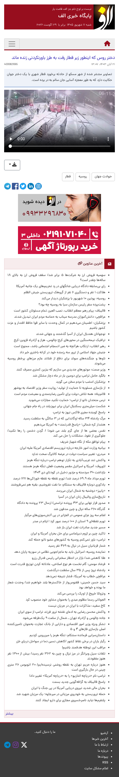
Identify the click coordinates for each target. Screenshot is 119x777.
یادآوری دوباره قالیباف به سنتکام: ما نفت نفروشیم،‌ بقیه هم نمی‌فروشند (58, 484)
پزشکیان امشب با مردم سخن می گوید (80, 382)
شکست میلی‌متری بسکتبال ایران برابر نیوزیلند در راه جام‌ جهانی (64, 406)
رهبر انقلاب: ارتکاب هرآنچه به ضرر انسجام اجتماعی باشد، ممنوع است (59, 346)
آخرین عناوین (92, 264)
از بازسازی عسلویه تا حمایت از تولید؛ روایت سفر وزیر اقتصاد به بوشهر (59, 388)
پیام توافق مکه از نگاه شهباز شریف (82, 442)
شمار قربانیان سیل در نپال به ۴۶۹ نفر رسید (76, 546)
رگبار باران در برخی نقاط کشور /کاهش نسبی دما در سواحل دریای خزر (60, 641)
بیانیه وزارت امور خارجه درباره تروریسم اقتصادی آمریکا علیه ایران (62, 448)
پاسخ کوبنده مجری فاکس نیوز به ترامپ (79, 412)
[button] (12, 165)
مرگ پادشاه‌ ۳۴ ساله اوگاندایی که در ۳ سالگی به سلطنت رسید (64, 418)
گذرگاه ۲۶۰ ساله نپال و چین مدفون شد (79, 509)
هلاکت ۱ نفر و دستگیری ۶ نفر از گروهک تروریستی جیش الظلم (64, 292)
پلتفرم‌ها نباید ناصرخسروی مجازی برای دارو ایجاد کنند (70, 700)
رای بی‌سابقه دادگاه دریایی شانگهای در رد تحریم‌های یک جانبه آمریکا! (60, 286)
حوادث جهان (103, 176)
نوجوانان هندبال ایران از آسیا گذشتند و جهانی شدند (70, 334)
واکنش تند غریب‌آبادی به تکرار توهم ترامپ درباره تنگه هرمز (66, 460)
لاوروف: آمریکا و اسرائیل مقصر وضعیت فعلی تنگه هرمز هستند (64, 466)
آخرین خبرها (100, 739)
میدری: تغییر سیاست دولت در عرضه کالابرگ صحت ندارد (68, 454)
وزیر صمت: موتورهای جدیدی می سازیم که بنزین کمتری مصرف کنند (60, 369)
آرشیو (104, 733)
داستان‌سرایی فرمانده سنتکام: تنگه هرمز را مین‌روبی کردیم (67, 635)
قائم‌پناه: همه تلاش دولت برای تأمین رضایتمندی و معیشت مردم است (59, 394)
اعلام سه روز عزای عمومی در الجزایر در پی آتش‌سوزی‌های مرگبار (64, 515)
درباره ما (103, 751)
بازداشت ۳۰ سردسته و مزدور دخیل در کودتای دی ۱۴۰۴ (69, 472)
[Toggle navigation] (12, 43)
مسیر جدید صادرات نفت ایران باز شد (80, 527)
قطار (68, 176)
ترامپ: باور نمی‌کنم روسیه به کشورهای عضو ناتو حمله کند (66, 539)
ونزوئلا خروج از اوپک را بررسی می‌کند (81, 593)
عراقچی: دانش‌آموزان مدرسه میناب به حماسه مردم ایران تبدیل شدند (59, 317)
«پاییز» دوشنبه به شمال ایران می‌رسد (80, 491)
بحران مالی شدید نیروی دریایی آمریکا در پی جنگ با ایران (65, 688)
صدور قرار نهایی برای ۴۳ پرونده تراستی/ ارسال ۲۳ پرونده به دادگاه (61, 503)
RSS (105, 762)
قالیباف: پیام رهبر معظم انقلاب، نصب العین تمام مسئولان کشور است (59, 310)
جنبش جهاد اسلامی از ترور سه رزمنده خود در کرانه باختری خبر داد (62, 352)
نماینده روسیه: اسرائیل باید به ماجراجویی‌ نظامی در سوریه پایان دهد (59, 552)
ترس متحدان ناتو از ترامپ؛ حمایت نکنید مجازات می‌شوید (67, 400)
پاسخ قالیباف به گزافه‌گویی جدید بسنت (78, 682)
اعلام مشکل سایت (96, 768)
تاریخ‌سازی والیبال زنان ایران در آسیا (81, 497)
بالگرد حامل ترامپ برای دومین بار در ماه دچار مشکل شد (69, 375)
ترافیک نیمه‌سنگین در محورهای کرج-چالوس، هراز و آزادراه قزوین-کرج (59, 340)
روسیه (83, 176)
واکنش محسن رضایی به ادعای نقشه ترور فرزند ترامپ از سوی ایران (61, 612)
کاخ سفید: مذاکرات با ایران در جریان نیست (76, 606)
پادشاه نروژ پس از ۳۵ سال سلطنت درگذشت (76, 570)
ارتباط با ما (101, 745)
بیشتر (9, 713)
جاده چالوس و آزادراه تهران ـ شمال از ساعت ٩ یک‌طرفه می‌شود (64, 618)
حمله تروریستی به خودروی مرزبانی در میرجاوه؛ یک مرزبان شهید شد (60, 694)
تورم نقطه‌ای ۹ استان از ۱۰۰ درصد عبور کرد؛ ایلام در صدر (69, 521)
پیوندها (103, 756)
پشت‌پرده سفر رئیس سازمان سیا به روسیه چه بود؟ (71, 304)
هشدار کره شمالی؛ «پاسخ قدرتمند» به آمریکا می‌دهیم (69, 424)
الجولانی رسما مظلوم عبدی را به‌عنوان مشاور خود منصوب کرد (65, 599)
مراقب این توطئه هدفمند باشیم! (83, 647)
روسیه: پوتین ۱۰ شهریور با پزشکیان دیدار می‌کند (73, 298)
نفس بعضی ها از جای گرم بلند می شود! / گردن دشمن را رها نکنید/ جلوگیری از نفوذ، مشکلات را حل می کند (56, 434)
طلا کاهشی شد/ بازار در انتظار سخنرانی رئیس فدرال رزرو (68, 558)
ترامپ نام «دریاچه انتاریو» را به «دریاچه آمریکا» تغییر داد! (67, 676)
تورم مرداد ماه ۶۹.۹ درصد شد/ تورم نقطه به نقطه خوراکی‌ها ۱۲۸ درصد (59, 478)
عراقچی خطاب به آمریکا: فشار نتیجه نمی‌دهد (75, 576)
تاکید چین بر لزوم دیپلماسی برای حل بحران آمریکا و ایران (68, 533)
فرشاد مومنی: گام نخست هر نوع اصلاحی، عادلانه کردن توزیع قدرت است (57, 564)
